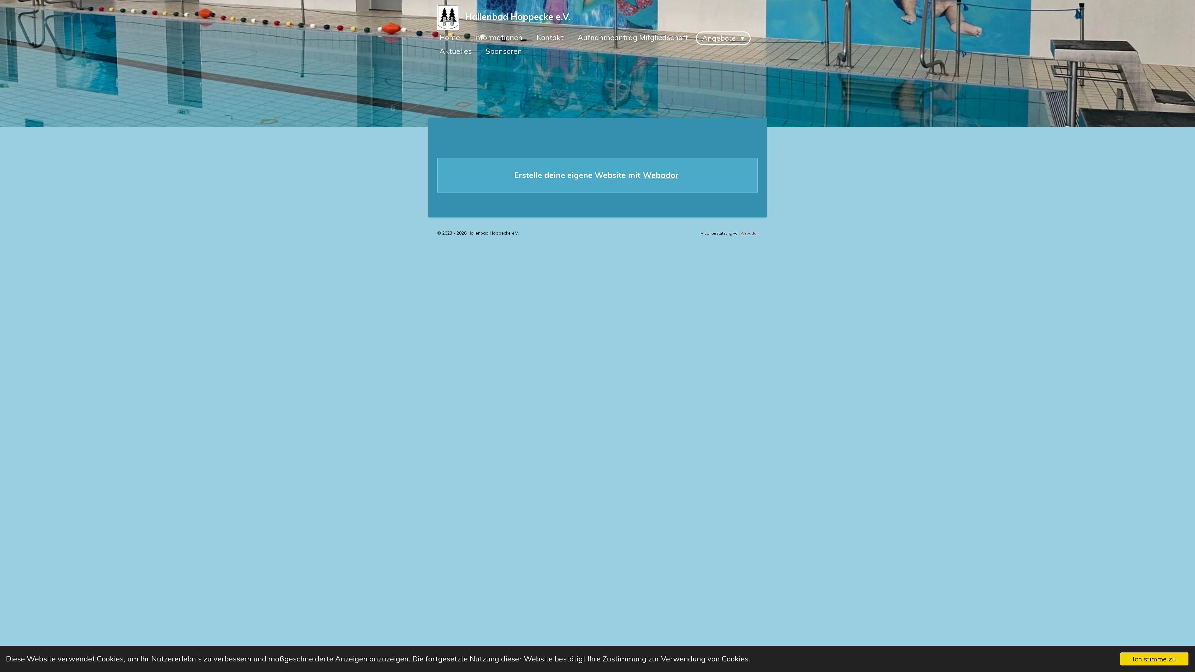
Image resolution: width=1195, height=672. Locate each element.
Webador (661, 175)
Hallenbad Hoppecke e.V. (518, 16)
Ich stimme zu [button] (1154, 659)
